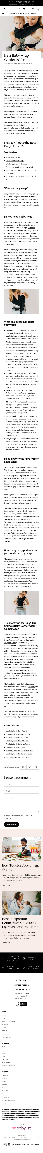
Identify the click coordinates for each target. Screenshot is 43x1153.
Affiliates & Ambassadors (8, 1065)
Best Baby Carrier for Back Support (18, 734)
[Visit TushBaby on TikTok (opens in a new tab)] (26, 989)
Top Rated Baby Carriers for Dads (17, 757)
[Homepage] (21, 8)
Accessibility (5, 1097)
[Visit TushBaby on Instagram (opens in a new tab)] (13, 989)
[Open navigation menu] (4, 8)
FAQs (3, 1087)
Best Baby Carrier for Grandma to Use (19, 754)
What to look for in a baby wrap (16, 164)
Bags (3, 1018)
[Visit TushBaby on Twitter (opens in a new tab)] (23, 989)
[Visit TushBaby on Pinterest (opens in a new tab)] (29, 989)
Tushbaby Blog (12, 13)
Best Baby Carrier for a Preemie (17, 731)
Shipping (4, 1078)
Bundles (4, 1027)
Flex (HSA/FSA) (6, 1037)
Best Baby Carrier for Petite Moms (17, 741)
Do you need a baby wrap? (15, 161)
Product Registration (7, 1062)
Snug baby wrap (10, 643)
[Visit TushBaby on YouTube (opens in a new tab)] (17, 989)
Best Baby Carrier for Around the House (19, 751)
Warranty (4, 1084)
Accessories (5, 1024)
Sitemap (4, 1103)
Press (3, 1056)
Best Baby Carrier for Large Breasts (18, 744)
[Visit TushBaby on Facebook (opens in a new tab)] (20, 989)
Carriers (4, 1015)
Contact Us (5, 1075)
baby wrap (21, 508)
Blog (3, 1053)
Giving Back (5, 1050)
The (14, 364)
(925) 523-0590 (24, 993)
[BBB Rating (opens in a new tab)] (21, 1004)
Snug (15, 508)
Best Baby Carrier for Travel (15, 747)
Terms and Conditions (7, 1094)
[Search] (33, 8)
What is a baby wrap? (13, 157)
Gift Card (4, 1030)
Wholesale (5, 1034)
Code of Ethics (5, 1059)
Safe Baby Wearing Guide (8, 1100)
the (5, 689)
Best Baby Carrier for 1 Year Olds (17, 737)
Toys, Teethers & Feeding (8, 1021)
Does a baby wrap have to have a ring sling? (20, 167)
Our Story (4, 1047)
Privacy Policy (5, 1090)
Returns (4, 1081)
